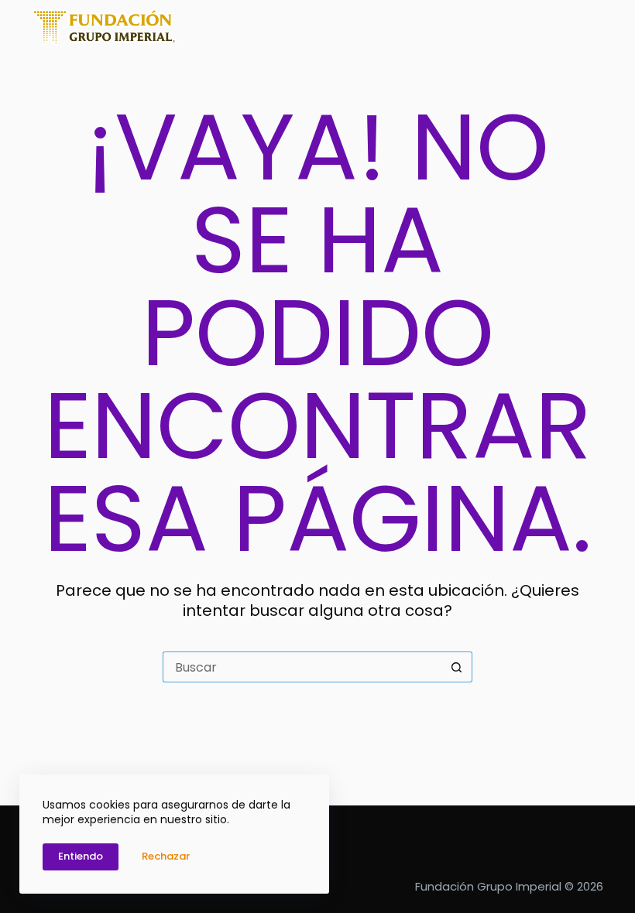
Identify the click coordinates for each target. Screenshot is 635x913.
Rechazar (166, 856)
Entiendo (80, 856)
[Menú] (596, 27)
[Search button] (456, 666)
